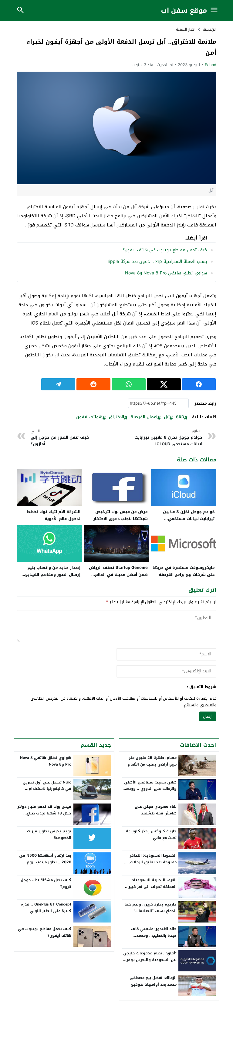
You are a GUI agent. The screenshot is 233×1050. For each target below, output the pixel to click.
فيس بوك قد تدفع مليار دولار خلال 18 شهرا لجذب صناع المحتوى (44, 813)
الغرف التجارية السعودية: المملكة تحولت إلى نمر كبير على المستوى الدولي (153, 886)
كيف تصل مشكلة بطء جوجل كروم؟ (46, 883)
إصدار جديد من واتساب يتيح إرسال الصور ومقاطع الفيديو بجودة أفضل (52, 574)
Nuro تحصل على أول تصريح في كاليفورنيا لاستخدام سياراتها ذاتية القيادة (47, 789)
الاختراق (116, 417)
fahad (210, 65)
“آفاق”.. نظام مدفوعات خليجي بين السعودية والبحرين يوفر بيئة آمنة (150, 960)
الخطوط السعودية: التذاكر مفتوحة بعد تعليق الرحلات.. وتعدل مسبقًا (152, 862)
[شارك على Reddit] (93, 384)
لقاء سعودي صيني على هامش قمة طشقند (156, 810)
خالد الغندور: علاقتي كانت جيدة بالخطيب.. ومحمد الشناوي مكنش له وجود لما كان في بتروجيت (152, 939)
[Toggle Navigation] (214, 10)
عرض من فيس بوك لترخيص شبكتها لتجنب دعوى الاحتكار (120, 515)
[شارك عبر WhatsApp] (128, 384)
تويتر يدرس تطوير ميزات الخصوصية (49, 834)
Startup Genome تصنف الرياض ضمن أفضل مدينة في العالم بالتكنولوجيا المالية (118, 574)
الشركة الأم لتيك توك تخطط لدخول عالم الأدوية (53, 515)
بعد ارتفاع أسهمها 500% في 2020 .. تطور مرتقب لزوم (45, 858)
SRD (180, 417)
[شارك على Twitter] (163, 384)
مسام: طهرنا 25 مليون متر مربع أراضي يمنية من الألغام (152, 761)
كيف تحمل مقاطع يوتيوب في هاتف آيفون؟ (165, 250)
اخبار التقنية (185, 29)
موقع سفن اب (184, 10)
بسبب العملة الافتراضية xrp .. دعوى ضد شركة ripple (157, 261)
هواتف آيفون (89, 417)
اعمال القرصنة (143, 417)
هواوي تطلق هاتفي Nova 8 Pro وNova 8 (166, 273)
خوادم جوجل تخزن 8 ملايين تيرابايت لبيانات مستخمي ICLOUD (168, 438)
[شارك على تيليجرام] (58, 384)
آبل (167, 417)
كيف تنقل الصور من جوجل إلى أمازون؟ (60, 438)
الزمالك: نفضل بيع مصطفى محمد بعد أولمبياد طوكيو (153, 981)
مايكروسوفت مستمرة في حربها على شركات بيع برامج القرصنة (184, 571)
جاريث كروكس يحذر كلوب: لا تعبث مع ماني (151, 834)
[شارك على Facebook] (199, 384)
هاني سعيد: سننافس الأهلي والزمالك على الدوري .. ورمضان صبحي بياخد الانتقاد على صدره (149, 789)
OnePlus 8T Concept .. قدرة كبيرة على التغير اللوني (46, 907)
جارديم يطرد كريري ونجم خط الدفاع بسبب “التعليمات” (151, 907)
